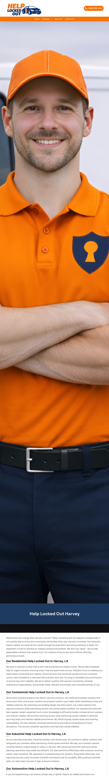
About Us (58, 19)
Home (37, 19)
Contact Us (69, 19)
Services (46, 19)
